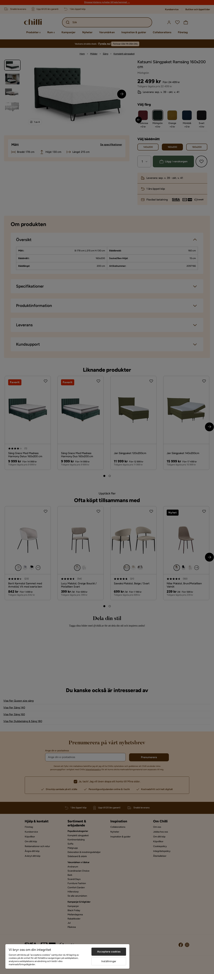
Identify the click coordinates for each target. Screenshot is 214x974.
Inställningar (108, 961)
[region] (67, 956)
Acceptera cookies (108, 951)
